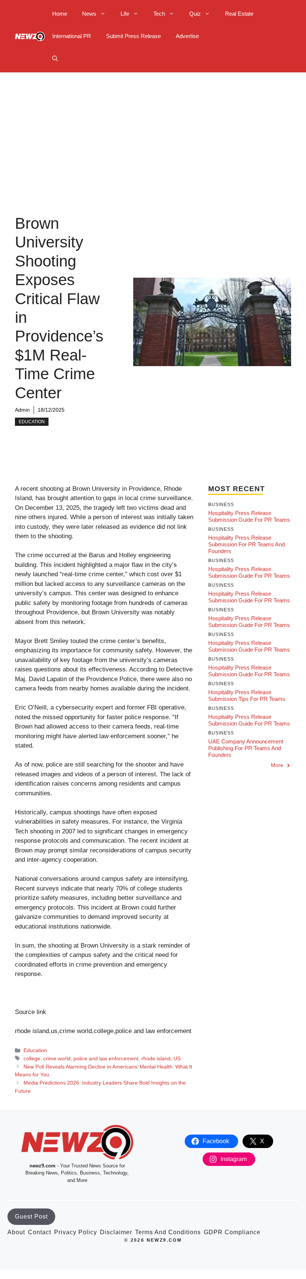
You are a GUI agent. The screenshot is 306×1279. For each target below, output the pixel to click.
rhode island (156, 1058)
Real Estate (239, 13)
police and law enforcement (106, 1058)
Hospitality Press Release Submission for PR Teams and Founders (246, 544)
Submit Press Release (133, 36)
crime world (57, 1058)
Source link (30, 1012)
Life (125, 13)
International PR (71, 36)
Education (32, 421)
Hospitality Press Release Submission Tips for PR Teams (246, 695)
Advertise (187, 36)
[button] (55, 58)
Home (59, 13)
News (89, 13)
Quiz (195, 13)
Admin (22, 410)
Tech (159, 13)
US (177, 1058)
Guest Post (31, 1216)
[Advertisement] (153, 128)
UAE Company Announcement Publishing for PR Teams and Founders (245, 748)
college (32, 1058)
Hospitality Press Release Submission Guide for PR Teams (249, 516)
